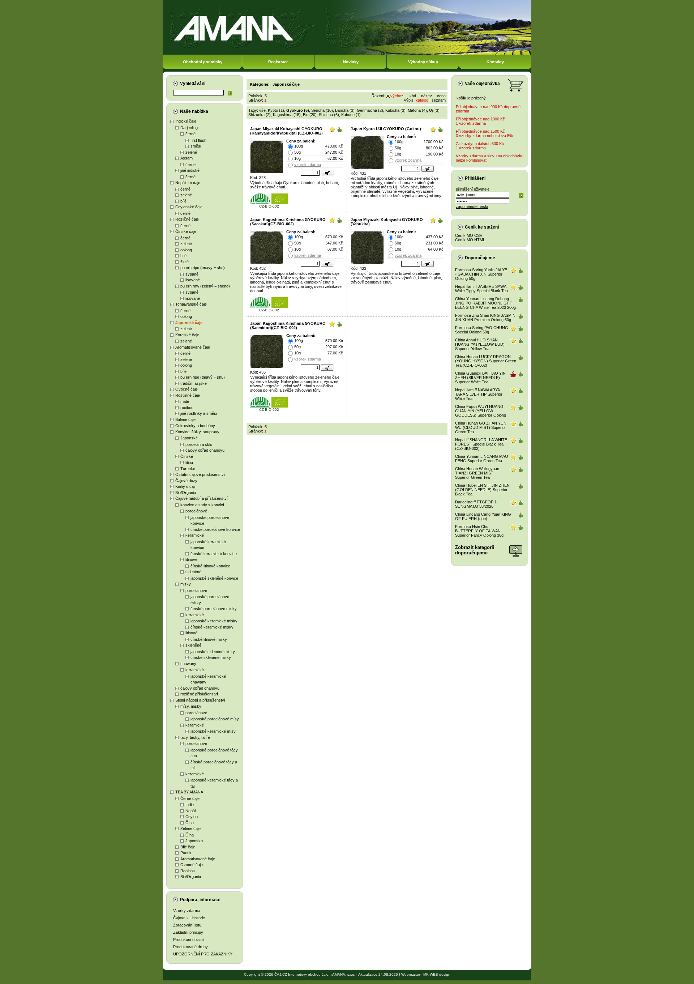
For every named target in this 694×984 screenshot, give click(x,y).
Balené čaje (185, 419)
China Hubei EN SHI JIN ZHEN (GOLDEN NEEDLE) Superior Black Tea (482, 489)
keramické (194, 535)
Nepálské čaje (187, 182)
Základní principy (188, 932)
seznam (439, 100)
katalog (422, 100)
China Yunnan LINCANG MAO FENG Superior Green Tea (481, 458)
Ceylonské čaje (188, 207)
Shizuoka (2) (259, 114)
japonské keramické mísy (213, 731)
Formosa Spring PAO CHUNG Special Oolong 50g (481, 329)
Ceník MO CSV (468, 235)
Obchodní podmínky (202, 62)
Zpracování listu (187, 925)
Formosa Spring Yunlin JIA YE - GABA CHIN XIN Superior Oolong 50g (481, 274)
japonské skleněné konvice (214, 578)
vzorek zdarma (307, 164)
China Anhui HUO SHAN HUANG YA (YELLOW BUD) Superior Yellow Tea (480, 344)
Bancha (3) (345, 110)
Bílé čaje (187, 847)
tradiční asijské (193, 383)
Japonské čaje (188, 322)
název (426, 96)
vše (262, 110)
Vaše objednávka (482, 83)
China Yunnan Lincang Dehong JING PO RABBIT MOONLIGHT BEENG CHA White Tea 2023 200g (485, 303)
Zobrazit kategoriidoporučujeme (474, 550)
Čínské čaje (185, 231)
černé (190, 134)
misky (185, 584)
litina (189, 462)
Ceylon (191, 816)
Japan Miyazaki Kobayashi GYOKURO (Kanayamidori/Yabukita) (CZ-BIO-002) (286, 131)
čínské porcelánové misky (213, 608)
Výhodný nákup (423, 62)
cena (441, 96)
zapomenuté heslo (472, 206)
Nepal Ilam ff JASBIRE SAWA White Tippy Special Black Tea (481, 288)
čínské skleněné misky (210, 657)
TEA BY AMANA (189, 792)
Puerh (185, 853)
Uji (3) (434, 110)
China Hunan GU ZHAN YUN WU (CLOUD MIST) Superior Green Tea (480, 427)
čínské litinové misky (208, 639)
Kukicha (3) (395, 110)
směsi (195, 146)
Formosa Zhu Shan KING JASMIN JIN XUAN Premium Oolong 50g (485, 317)
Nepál (190, 811)
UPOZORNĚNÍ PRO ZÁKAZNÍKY (202, 954)
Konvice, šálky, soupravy (197, 432)
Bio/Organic (185, 492)
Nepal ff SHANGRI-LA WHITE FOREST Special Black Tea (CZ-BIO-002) (481, 444)
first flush (198, 140)
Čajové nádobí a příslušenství (201, 498)
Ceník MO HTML (470, 240)
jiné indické (190, 170)
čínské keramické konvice (213, 553)
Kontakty (495, 62)
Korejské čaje (187, 335)
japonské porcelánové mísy (214, 719)
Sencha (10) (322, 110)
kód (413, 96)
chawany (188, 663)
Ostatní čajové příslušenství (200, 474)
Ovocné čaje (186, 389)
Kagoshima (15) (287, 114)
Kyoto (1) (276, 110)
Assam (186, 158)
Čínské (186, 456)
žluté (184, 262)
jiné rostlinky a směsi (198, 413)
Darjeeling (189, 127)
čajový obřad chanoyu (204, 450)
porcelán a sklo (198, 444)
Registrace (278, 62)
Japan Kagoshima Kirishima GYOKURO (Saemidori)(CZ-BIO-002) (288, 325)
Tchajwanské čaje (191, 304)
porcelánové (196, 511)
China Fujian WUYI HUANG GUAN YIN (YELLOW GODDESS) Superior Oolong (480, 410)
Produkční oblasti (188, 939)
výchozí (397, 96)
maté (184, 401)
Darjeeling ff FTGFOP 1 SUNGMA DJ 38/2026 (476, 504)
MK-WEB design (436, 974)
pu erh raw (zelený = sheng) (205, 286)
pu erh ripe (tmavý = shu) (202, 267)
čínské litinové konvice (210, 566)
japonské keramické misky (213, 621)
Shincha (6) (329, 114)
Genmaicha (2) (370, 110)
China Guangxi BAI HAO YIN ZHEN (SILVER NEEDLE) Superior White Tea (480, 377)
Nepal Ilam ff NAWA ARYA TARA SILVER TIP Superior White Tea (478, 394)
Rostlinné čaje (187, 395)
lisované (192, 280)
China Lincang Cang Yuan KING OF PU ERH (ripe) (483, 516)
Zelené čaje (190, 828)
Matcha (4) (417, 110)
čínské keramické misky (212, 627)
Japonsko (194, 841)
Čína (189, 823)
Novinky (351, 62)
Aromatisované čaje (192, 347)
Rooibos (187, 871)
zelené (191, 152)
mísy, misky (190, 706)
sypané (191, 274)
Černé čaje (190, 798)
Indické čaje (185, 121)
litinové (191, 559)
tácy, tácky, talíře (195, 737)
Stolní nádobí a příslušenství (200, 700)
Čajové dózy (186, 480)
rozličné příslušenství (199, 694)
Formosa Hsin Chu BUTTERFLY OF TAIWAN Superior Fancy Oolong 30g (479, 530)
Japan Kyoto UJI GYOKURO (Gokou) (386, 129)
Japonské (189, 438)
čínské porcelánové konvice (215, 529)
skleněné (193, 572)
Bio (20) (310, 114)
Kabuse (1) (351, 114)
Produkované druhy (190, 947)
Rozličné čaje (187, 219)
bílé (183, 201)
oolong (186, 250)
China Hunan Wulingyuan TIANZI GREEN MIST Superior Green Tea (477, 473)
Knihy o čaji (185, 486)
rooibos (186, 407)
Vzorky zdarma (186, 910)
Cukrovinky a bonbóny (195, 425)
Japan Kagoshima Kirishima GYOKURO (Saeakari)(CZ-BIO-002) (288, 221)
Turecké (187, 469)
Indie (189, 804)
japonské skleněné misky (212, 651)
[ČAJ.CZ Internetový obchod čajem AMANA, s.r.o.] (347, 53)
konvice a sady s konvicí (202, 505)
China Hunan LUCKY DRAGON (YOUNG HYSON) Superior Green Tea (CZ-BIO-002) (485, 360)
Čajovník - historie (189, 918)
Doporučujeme (480, 257)
